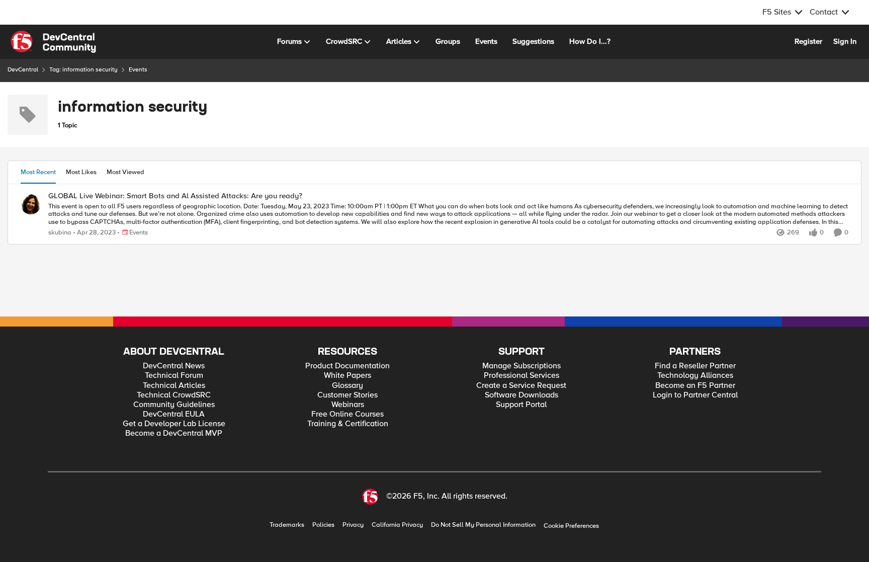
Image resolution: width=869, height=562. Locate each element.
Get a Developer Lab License (174, 424)
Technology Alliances (695, 375)
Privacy (353, 525)
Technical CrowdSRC (174, 395)
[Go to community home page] (53, 42)
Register (808, 41)
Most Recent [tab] (38, 172)
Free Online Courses (347, 414)
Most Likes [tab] (81, 172)
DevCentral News (174, 366)
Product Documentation (347, 366)
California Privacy (397, 525)
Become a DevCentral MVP (173, 433)
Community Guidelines (174, 405)
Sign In (844, 41)
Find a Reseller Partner (695, 366)
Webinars (347, 405)
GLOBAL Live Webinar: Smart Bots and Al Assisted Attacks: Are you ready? (175, 196)
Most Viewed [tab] (125, 172)
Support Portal (521, 405)
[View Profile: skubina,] (31, 204)
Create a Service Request (521, 385)
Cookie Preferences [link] (571, 526)
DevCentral (23, 69)
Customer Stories (347, 395)
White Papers (347, 375)
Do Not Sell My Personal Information (483, 525)
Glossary (347, 385)
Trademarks (287, 525)
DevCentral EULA (174, 414)
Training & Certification (347, 424)
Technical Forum (174, 375)
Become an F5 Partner (695, 385)
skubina (59, 232)
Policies (323, 525)
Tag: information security (83, 69)
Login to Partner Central (695, 395)
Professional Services (521, 375)
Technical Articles (174, 385)
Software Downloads (521, 395)
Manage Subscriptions (521, 366)
